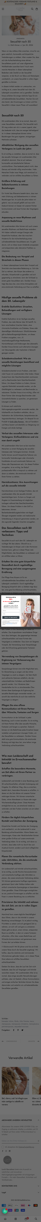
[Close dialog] (38, 597)
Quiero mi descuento (10, 617)
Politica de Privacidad (9, 623)
